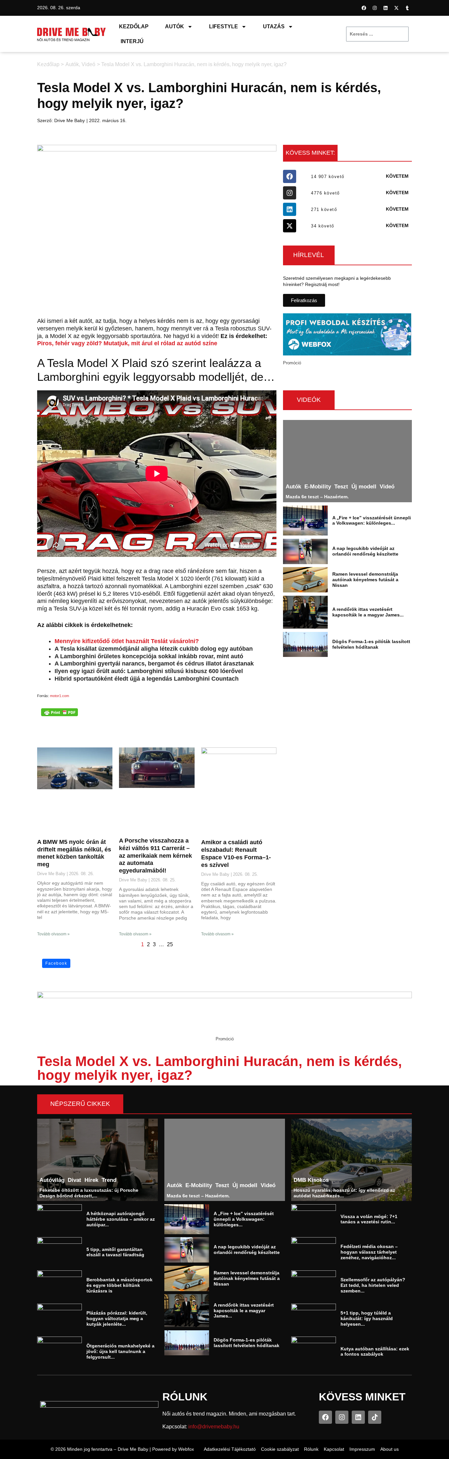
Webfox (186, 1449)
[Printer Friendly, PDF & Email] (59, 712)
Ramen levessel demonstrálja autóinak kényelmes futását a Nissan (365, 579)
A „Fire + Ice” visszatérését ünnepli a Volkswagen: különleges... (371, 520)
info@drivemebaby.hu (213, 1426)
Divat (74, 1180)
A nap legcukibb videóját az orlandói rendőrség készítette (365, 551)
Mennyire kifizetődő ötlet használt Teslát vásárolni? (127, 641)
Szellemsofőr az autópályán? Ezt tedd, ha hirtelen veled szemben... (373, 1285)
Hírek (91, 1180)
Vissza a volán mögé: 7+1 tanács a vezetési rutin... (369, 1218)
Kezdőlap (134, 26)
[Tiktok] (374, 1417)
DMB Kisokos (311, 1180)
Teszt (341, 486)
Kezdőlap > (50, 64)
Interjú (132, 41)
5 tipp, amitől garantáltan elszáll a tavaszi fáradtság (115, 1252)
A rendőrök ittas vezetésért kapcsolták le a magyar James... (368, 612)
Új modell (363, 486)
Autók (174, 26)
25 (170, 944)
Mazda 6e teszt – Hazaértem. (317, 496)
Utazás (274, 26)
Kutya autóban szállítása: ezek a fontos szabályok (375, 1351)
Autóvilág (51, 1180)
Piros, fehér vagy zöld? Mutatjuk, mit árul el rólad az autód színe (127, 343)
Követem (397, 176)
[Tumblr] (407, 8)
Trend (109, 1180)
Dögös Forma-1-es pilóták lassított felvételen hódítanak (371, 644)
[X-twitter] (396, 8)
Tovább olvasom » (53, 934)
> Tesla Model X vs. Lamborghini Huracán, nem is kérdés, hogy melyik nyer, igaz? (192, 64)
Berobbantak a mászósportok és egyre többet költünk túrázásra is (119, 1285)
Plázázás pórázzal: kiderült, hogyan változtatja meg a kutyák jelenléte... (116, 1318)
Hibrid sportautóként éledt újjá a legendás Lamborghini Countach (147, 678)
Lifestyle (223, 26)
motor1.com (59, 696)
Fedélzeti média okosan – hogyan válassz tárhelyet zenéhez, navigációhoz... (369, 1252)
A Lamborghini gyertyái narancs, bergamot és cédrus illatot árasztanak (154, 663)
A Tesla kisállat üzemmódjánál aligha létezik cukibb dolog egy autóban (154, 648)
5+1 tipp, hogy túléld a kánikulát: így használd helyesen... (367, 1318)
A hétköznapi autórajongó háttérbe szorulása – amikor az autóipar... (120, 1219)
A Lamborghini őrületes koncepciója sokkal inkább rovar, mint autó (149, 656)
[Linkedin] (385, 8)
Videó (88, 64)
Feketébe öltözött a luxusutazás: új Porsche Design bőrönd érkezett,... (88, 1192)
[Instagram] (374, 8)
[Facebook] (363, 8)
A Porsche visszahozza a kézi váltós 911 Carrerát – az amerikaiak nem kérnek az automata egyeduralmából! (155, 855)
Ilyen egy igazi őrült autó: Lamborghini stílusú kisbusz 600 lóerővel (149, 671)
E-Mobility (317, 486)
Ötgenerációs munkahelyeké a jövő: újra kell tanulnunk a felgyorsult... (120, 1351)
